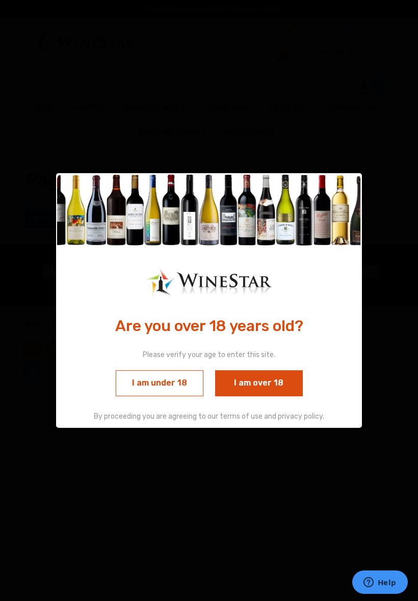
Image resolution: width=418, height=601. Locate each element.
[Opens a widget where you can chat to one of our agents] (380, 583)
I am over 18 (258, 383)
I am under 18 (159, 383)
